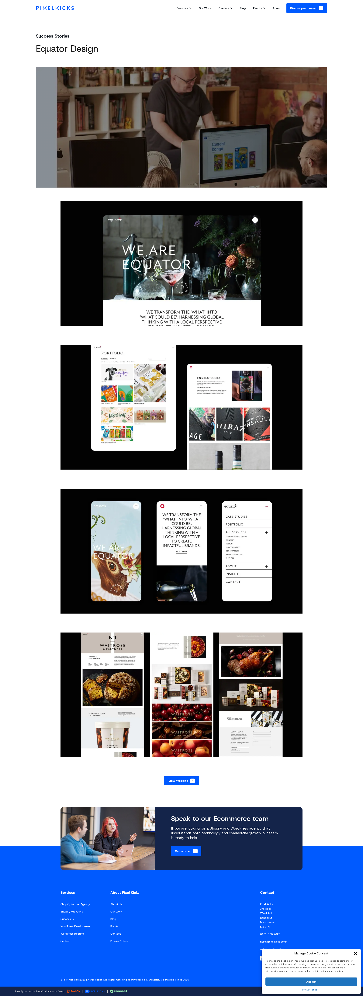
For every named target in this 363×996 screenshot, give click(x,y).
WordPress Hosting (72, 933)
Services (182, 8)
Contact (115, 933)
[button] (355, 953)
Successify (67, 919)
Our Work (205, 8)
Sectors (224, 8)
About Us (116, 904)
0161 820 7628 (270, 934)
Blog (243, 8)
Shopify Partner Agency (75, 904)
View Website (178, 781)
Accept (311, 982)
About (277, 8)
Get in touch (183, 851)
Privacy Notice (309, 989)
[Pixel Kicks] (55, 8)
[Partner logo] (73, 991)
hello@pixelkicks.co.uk (273, 941)
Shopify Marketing (71, 911)
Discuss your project (303, 8)
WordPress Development (75, 926)
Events (257, 8)
